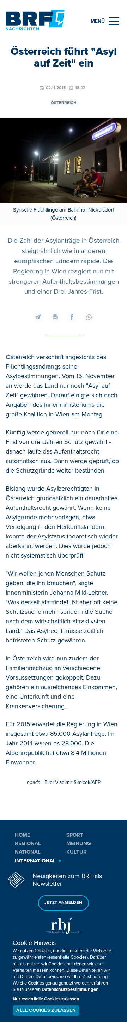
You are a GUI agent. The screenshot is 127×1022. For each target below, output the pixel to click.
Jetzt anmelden (63, 902)
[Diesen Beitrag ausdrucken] (55, 317)
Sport (74, 835)
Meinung (78, 843)
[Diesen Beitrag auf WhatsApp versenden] (89, 317)
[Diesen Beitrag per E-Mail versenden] (38, 317)
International (35, 861)
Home (22, 835)
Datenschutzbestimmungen (70, 989)
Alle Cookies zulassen (45, 1010)
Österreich (64, 102)
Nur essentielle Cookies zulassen (46, 999)
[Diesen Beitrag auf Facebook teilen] (72, 317)
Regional (28, 843)
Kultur (76, 852)
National (28, 852)
